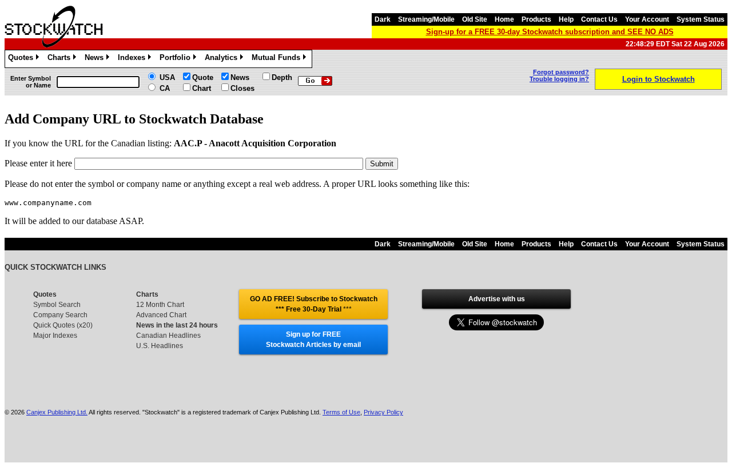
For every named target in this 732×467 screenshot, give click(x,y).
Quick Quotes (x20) (63, 325)
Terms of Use (341, 412)
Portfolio (177, 59)
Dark (383, 19)
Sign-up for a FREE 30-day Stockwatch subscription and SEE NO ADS (550, 31)
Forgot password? (561, 72)
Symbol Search (57, 305)
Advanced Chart (161, 315)
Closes (242, 88)
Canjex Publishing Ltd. (56, 412)
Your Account (647, 19)
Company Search (60, 315)
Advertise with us (496, 299)
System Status (701, 19)
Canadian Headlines (168, 336)
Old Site (474, 19)
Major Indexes (55, 336)
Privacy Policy (383, 412)
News (96, 59)
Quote (202, 77)
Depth (282, 77)
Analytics (223, 59)
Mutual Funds (278, 59)
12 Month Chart (160, 305)
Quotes (22, 59)
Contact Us (599, 19)
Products (536, 19)
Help (566, 19)
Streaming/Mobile (426, 19)
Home (504, 19)
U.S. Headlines (159, 346)
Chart (201, 88)
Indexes (133, 59)
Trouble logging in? (559, 78)
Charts (60, 59)
